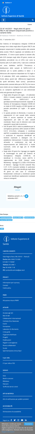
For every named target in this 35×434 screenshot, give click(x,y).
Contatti (5, 285)
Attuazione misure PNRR (11, 300)
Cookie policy (7, 288)
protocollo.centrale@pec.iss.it (15, 270)
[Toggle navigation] (3, 20)
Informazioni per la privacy (11, 282)
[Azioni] (3, 3)
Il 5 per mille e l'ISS (9, 363)
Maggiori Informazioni (8, 431)
